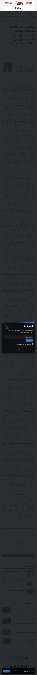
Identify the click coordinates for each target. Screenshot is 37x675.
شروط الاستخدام (24, 671)
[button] (6, 671)
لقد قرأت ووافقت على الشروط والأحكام (24, 344)
